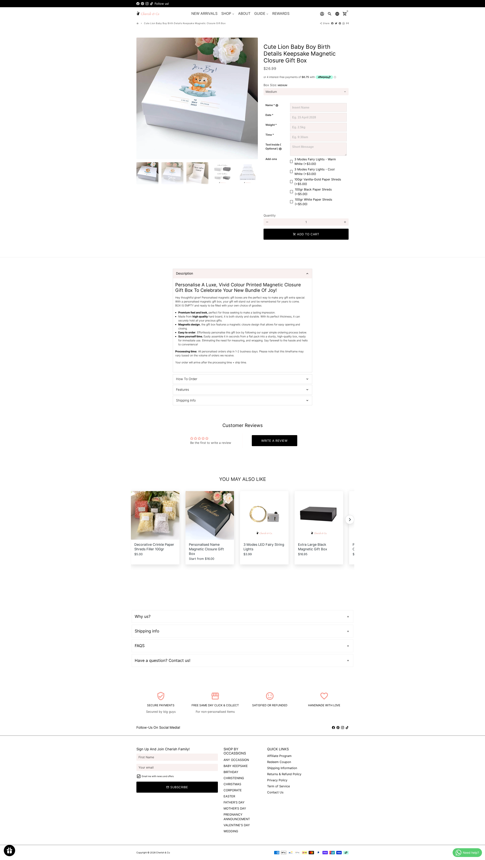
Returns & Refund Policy (284, 774)
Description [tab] (184, 273)
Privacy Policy (277, 780)
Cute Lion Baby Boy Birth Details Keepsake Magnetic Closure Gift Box (184, 23)
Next (252, 98)
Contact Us (275, 792)
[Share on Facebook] (332, 23)
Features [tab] (182, 389)
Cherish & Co (163, 852)
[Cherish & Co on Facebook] (137, 4)
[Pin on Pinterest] (340, 23)
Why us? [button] (143, 616)
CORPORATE (233, 790)
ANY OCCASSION (236, 760)
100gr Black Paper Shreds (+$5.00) (313, 191)
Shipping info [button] (147, 631)
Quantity (270, 215)
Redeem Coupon (279, 762)
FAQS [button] (140, 645)
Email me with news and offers (158, 776)
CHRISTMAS (232, 784)
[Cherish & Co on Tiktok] (151, 4)
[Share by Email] (347, 23)
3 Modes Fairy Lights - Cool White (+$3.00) (314, 171)
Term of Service (278, 786)
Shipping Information (282, 768)
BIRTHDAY (231, 772)
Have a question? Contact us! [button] (162, 660)
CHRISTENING (234, 778)
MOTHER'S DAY (235, 808)
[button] (349, 519)
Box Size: (275, 85)
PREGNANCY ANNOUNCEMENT (237, 817)
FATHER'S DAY (234, 802)
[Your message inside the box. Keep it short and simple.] (280, 148)
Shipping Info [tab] (186, 400)
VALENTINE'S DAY (237, 825)
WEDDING (231, 831)
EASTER (229, 796)
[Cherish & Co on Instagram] (147, 4)
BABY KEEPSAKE (236, 766)
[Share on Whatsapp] (344, 23)
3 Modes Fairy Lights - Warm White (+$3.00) (315, 161)
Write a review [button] (274, 441)
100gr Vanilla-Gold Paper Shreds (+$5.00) (317, 181)
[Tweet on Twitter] (336, 23)
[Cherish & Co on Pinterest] (142, 4)
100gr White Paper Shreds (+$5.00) (313, 202)
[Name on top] (276, 105)
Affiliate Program (279, 756)
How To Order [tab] (186, 379)
